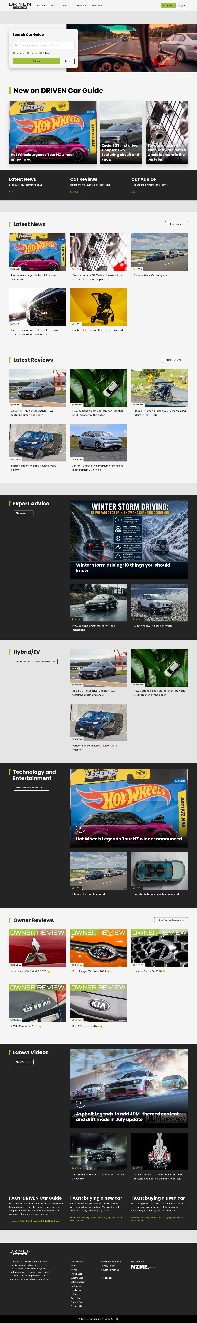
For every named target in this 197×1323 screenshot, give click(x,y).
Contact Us (76, 1306)
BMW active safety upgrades (151, 275)
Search (36, 61)
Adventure (76, 1298)
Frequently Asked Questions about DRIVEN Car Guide (37, 1209)
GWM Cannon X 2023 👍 (26, 1026)
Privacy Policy (108, 1265)
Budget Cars (77, 1302)
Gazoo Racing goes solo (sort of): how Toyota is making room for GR (37, 313)
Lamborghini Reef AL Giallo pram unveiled (97, 330)
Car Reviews (77, 1261)
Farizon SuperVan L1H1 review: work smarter (37, 449)
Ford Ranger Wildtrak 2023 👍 (91, 971)
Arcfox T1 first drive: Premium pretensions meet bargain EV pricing (98, 449)
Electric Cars (77, 1277)
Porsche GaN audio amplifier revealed (156, 894)
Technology (80, 5)
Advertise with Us (110, 1269)
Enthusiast (76, 1294)
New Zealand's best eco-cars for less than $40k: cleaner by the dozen (98, 394)
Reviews (41, 5)
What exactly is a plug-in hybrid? (154, 625)
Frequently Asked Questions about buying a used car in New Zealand (159, 1209)
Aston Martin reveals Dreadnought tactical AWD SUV (98, 1158)
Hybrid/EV (97, 5)
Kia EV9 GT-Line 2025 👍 (87, 1026)
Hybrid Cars (76, 1273)
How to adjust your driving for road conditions (98, 609)
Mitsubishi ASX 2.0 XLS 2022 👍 (30, 971)
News (54, 5)
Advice (65, 5)
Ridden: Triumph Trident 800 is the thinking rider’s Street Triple (159, 394)
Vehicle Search (78, 1282)
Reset (67, 61)
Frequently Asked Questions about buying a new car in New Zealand (98, 1209)
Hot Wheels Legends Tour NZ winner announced (53, 132)
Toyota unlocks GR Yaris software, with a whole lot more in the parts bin (167, 132)
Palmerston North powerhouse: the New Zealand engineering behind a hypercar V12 (158, 1178)
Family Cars (76, 1290)
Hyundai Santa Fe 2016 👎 (150, 971)
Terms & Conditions (111, 1261)
